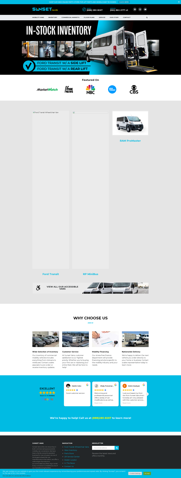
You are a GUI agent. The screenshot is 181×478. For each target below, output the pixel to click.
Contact (127, 17)
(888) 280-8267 (95, 10)
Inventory (52, 17)
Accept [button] (147, 473)
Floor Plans (89, 17)
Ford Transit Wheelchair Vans (76, 447)
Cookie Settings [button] (135, 473)
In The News (69, 463)
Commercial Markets (70, 17)
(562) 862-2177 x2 (119, 10)
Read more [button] (98, 403)
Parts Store (69, 453)
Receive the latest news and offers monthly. (104, 454)
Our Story (114, 17)
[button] (147, 394)
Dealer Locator (70, 460)
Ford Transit (51, 274)
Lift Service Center (72, 457)
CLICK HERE (124, 2)
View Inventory (70, 450)
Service (102, 17)
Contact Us (69, 466)
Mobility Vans (38, 17)
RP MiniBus (90, 274)
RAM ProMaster (130, 140)
